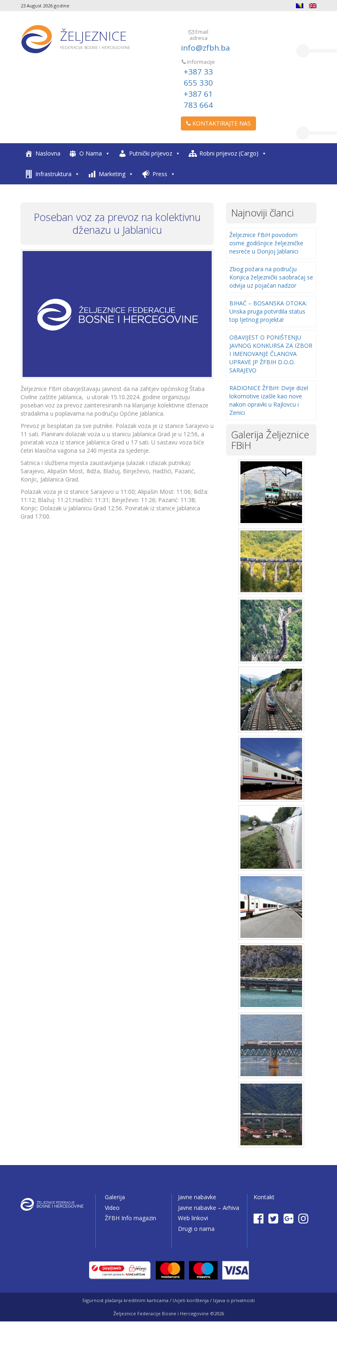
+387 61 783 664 (198, 99)
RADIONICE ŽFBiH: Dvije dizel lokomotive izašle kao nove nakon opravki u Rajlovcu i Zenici (268, 400)
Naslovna (47, 153)
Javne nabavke (197, 1197)
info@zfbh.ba (205, 47)
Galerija (115, 1197)
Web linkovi (193, 1218)
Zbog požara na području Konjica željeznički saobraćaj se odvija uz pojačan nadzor (271, 277)
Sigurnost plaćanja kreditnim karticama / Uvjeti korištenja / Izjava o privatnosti (168, 1300)
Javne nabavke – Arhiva (208, 1208)
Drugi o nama (196, 1229)
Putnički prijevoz (150, 153)
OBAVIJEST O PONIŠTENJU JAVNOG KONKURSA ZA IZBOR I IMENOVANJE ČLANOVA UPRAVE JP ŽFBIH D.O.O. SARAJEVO (270, 353)
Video (112, 1208)
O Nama (90, 153)
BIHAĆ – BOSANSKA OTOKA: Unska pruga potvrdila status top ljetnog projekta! (268, 311)
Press (159, 174)
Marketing (112, 174)
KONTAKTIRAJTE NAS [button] (221, 123)
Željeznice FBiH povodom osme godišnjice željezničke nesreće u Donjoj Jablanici (266, 243)
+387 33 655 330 (198, 77)
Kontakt (264, 1197)
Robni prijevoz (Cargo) (229, 153)
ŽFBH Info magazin (130, 1218)
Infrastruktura (53, 174)
